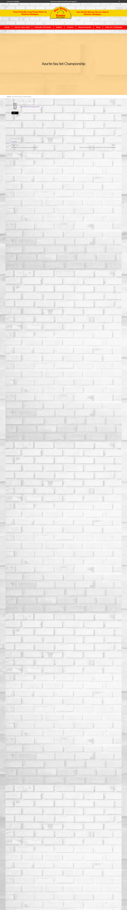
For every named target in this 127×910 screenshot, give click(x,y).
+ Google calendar (16, 138)
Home (9, 97)
